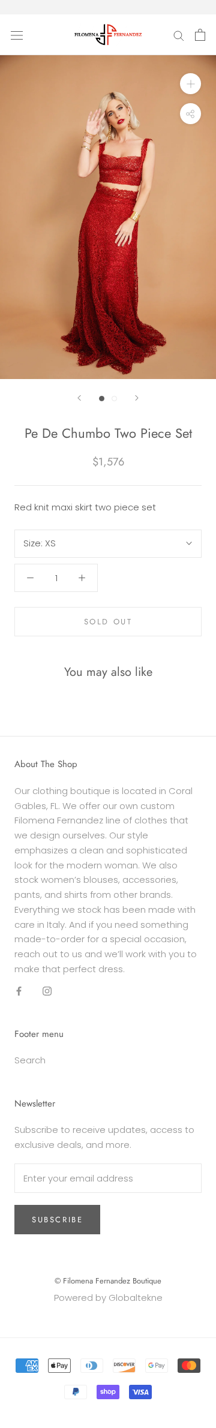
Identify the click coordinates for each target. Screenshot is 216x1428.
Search (30, 1060)
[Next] (137, 398)
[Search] (178, 34)
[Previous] (79, 398)
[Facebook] (18, 991)
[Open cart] (200, 35)
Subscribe (57, 1219)
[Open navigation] (17, 35)
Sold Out (108, 621)
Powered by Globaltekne (108, 1297)
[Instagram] (47, 991)
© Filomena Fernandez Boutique (108, 1280)
